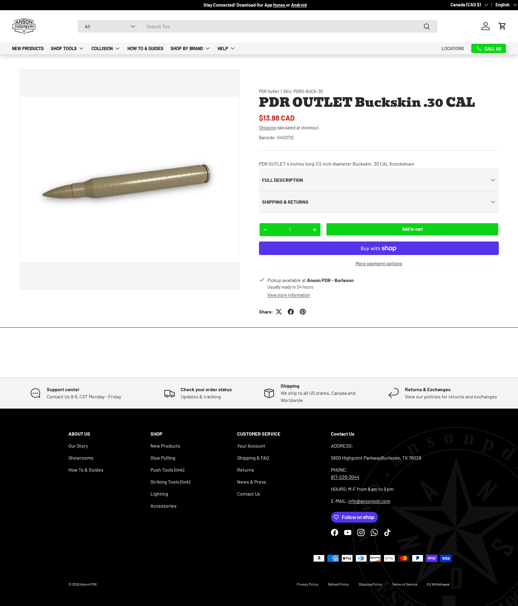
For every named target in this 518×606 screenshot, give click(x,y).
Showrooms (81, 457)
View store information (288, 295)
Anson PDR (88, 584)
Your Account (251, 445)
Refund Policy (338, 584)
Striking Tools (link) (170, 481)
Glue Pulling (162, 457)
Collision (102, 48)
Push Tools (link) (167, 469)
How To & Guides (145, 48)
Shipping (267, 127)
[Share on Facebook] (291, 312)
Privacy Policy (307, 584)
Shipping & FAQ (253, 457)
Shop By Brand (187, 48)
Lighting (159, 493)
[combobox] (257, 26)
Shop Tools (64, 48)
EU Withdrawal (438, 584)
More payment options (379, 263)
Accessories (163, 505)
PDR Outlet (269, 91)
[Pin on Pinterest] (303, 312)
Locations (453, 48)
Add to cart (412, 229)
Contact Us (248, 493)
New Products (28, 48)
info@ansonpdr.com (369, 501)
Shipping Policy (370, 584)
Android (299, 5)
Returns (245, 469)
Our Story (78, 445)
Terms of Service (404, 584)
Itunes (279, 5)
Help (223, 48)
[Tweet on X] (279, 312)
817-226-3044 (345, 477)
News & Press (251, 481)
